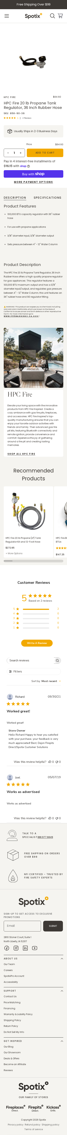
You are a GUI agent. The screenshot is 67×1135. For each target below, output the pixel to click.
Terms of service (33, 1129)
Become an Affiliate (15, 1064)
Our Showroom (12, 1052)
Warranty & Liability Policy (18, 1014)
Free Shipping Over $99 (33, 4)
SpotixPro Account (14, 976)
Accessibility (11, 982)
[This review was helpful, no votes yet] (50, 762)
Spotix (42, 1119)
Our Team (9, 964)
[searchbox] (30, 660)
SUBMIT (53, 926)
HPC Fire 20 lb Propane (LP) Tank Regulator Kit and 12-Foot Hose (23, 539)
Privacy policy (15, 1124)
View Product (11, 488)
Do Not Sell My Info (14, 1032)
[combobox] (46, 681)
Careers (8, 970)
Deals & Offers (11, 1058)
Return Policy (11, 1026)
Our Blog (8, 1046)
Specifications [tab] (48, 197)
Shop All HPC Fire (21, 453)
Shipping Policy (12, 1020)
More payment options (33, 182)
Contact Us (10, 996)
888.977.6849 (45, 837)
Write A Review (37, 643)
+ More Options (14, 553)
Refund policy (32, 1124)
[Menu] (7, 16)
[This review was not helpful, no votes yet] (56, 762)
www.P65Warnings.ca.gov (21, 316)
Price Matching (12, 1002)
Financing (9, 1008)
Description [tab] (15, 197)
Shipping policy (50, 1124)
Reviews (8, 1070)
